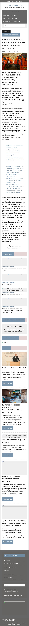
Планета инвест (8, 574)
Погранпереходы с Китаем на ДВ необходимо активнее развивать (12, 408)
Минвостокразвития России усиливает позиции (11, 478)
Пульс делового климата (14, 367)
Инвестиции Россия (10, 567)
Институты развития (10, 18)
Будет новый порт (7, 284)
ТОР (22, 12)
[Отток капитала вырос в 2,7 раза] (14, 437)
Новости (6, 15)
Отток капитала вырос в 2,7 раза (13, 440)
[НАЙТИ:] (14, 25)
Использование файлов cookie (13, 595)
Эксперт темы (7, 22)
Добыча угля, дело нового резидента (12, 294)
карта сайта (10, 1)
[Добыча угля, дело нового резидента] (14, 290)
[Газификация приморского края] (5, 342)
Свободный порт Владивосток (16, 52)
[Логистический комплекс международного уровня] (14, 264)
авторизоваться (17, 332)
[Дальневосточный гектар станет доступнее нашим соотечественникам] (14, 518)
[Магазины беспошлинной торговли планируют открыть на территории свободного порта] (14, 304)
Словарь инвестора (9, 620)
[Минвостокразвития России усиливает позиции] (14, 473)
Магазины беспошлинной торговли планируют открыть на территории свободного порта (12, 310)
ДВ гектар (14, 15)
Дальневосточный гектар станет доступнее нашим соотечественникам (14, 523)
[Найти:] (14, 585)
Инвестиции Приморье (8, 266)
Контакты (19, 1)
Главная (6, 12)
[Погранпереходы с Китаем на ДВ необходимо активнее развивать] (14, 402)
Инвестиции (15, 12)
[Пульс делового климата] (14, 364)
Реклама (17, 22)
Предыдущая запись (15, 246)
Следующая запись (13, 248)
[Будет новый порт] (14, 280)
